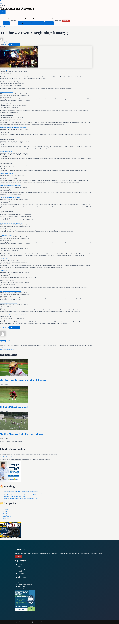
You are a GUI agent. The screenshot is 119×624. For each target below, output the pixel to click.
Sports (30, 19)
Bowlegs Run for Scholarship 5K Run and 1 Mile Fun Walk (13, 127)
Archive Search (21, 581)
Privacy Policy (21, 588)
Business (21, 19)
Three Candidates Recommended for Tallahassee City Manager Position (21, 491)
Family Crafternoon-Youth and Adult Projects (10, 185)
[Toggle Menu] (6, 23)
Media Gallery (7, 516)
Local (5, 26)
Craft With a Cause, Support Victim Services (10, 197)
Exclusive (2, 26)
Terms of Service (22, 586)
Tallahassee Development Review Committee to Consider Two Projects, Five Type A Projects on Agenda (29, 493)
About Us (48, 19)
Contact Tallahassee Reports (25, 584)
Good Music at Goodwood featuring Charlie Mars (11, 223)
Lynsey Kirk (4, 42)
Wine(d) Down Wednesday (6, 92)
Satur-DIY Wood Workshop (6, 151)
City (5, 513)
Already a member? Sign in (17, 456)
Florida (6, 511)
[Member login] (0, 14)
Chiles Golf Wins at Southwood (14, 407)
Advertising (58, 20)
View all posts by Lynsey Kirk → (7, 349)
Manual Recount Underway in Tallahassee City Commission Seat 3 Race (20, 494)
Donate (20, 582)
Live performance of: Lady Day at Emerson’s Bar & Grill (13, 315)
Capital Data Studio (43, 622)
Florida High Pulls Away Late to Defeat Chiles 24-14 (23, 380)
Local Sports (21, 573)
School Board (7, 520)
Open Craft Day (3, 270)
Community (38, 19)
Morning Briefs (7, 515)
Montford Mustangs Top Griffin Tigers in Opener (22, 434)
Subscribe (66, 20)
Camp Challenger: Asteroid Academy (8, 303)
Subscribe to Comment (5, 456)
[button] (8, 19)
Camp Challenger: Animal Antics (7, 70)
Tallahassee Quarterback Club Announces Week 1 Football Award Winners (21, 498)
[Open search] (3, 12)
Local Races (14, 20)
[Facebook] (0, 5)
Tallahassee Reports (27, 622)
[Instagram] (4, 5)
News (5, 19)
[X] (2, 5)
